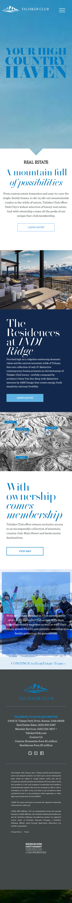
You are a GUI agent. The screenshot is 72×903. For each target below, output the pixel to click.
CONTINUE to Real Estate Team (37, 663)
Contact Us (36, 737)
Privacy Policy (16, 832)
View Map (25, 551)
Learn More (36, 227)
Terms (26, 832)
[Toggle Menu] (62, 10)
